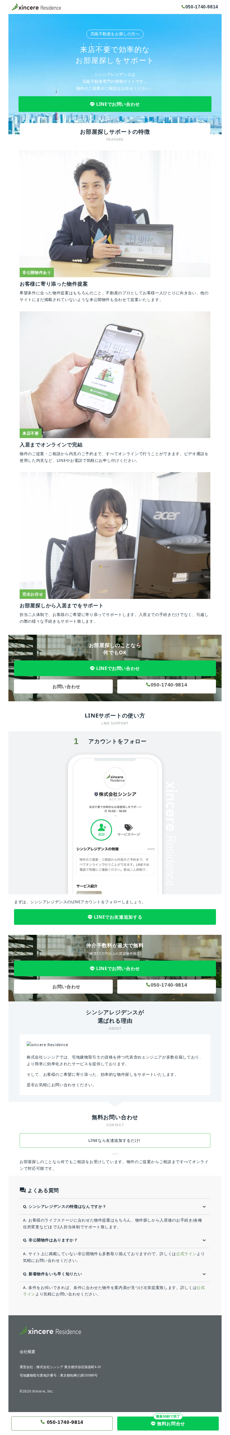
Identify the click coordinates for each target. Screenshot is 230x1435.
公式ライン (186, 1253)
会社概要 (27, 1352)
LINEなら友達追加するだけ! (114, 1140)
